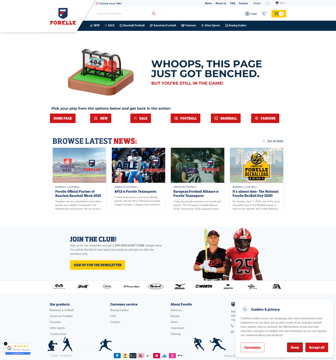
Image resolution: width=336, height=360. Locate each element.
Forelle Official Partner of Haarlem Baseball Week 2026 (78, 193)
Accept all (316, 347)
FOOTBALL (188, 118)
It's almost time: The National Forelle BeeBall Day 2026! (255, 193)
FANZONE (268, 118)
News (208, 3)
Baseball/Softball (134, 25)
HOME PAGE (63, 118)
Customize (252, 347)
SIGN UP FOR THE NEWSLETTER (97, 265)
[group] (79, 180)
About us (221, 3)
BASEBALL (228, 118)
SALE (111, 25)
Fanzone (191, 25)
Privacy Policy (232, 355)
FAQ (232, 3)
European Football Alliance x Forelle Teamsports (195, 193)
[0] (264, 14)
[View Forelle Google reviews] (15, 349)
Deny (295, 347)
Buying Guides (237, 25)
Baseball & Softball (67, 187)
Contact (243, 3)
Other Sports (212, 25)
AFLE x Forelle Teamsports (135, 191)
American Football (164, 25)
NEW (97, 25)
